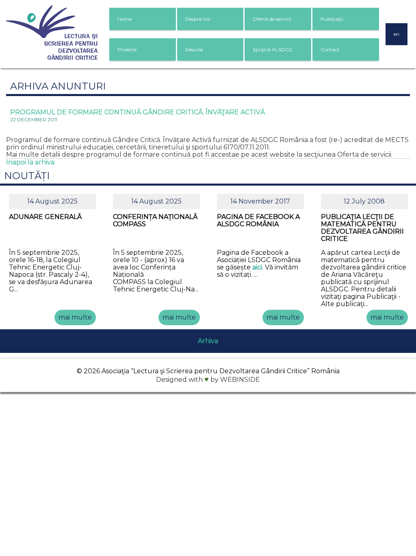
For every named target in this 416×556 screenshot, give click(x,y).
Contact (330, 49)
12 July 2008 (364, 201)
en (396, 34)
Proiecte (126, 49)
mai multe (75, 317)
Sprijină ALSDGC (273, 49)
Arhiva (208, 341)
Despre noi (197, 19)
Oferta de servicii (272, 19)
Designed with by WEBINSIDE (208, 379)
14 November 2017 (260, 201)
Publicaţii (332, 19)
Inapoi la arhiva (30, 162)
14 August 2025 (52, 201)
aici (257, 267)
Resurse (194, 49)
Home (124, 19)
